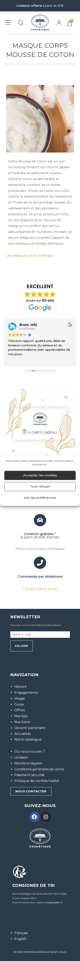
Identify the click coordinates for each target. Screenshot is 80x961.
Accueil (9, 63)
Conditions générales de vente (39, 769)
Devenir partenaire (29, 728)
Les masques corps (66, 63)
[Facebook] (34, 817)
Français (21, 933)
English (20, 939)
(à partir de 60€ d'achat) (40, 535)
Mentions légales (28, 763)
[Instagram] (46, 817)
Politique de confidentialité (36, 781)
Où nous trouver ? (29, 751)
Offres (19, 710)
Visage (19, 698)
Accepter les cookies (40, 475)
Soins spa (22, 63)
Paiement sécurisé (29, 775)
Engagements (26, 692)
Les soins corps (41, 63)
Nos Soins (22, 722)
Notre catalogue (28, 739)
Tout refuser (40, 486)
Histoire (20, 687)
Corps (19, 704)
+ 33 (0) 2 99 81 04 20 (40, 589)
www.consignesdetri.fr (50, 902)
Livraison (21, 757)
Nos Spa (20, 716)
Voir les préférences (40, 498)
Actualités (22, 734)
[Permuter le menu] (7, 23)
